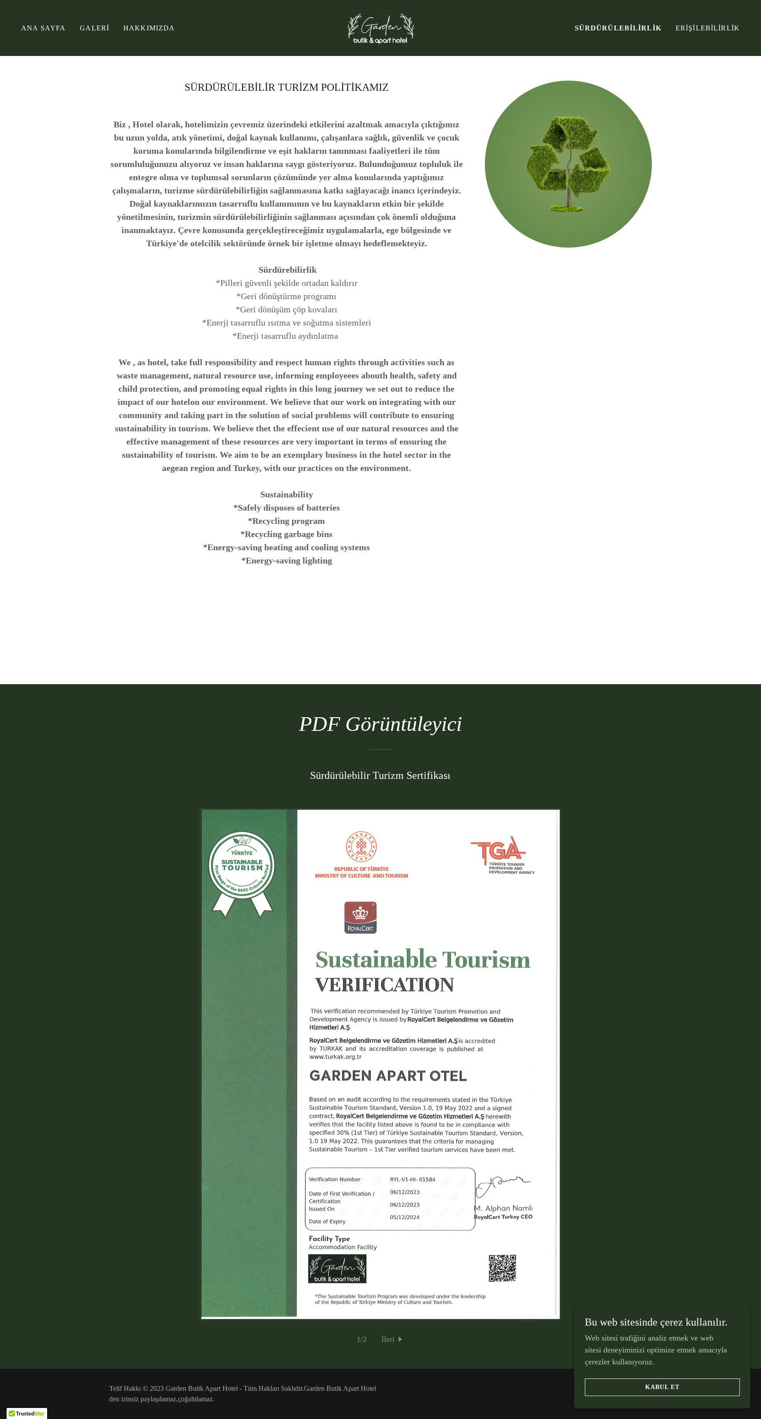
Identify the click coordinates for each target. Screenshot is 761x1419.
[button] (393, 1339)
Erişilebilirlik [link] (708, 28)
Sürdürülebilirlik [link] (618, 28)
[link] (380, 27)
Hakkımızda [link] (149, 28)
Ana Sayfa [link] (43, 28)
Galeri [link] (94, 28)
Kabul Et (662, 1387)
